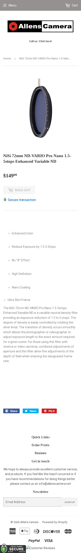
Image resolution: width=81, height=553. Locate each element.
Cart (74, 5)
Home (7, 58)
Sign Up (70, 502)
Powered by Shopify (54, 522)
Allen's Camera (29, 522)
